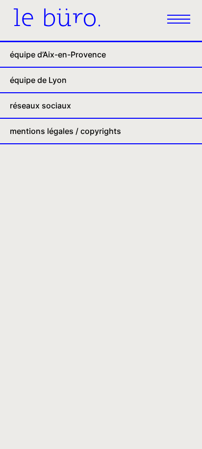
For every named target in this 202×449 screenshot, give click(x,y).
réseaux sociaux (40, 105)
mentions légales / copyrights (65, 131)
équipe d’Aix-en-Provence (58, 54)
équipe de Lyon (38, 80)
